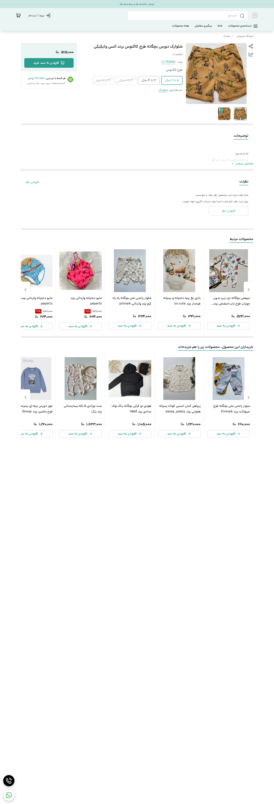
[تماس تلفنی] (8, 780)
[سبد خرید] (18, 15)
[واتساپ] (8, 795)
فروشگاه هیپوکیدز (244, 36)
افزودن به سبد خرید (46, 63)
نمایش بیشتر (244, 163)
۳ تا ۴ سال (149, 80)
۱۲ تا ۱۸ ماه (103, 80)
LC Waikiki (168, 61)
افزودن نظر (32, 182)
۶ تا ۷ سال (126, 80)
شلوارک (226, 36)
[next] (25, 290)
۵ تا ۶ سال (172, 80)
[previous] (248, 290)
